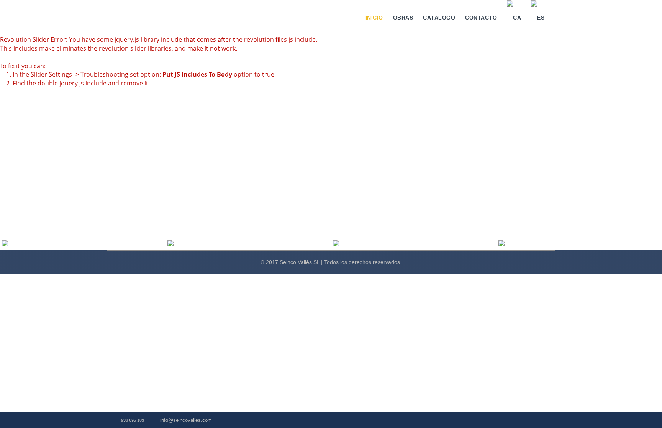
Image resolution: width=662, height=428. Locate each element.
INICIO (374, 18)
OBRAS (403, 18)
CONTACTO (481, 18)
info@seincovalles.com (186, 420)
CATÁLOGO (439, 18)
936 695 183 (132, 420)
